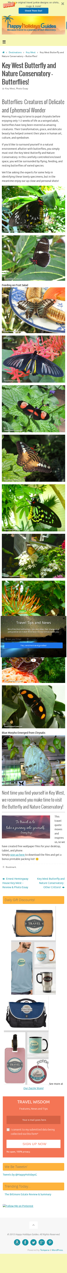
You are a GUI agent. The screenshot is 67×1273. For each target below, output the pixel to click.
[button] (33, 622)
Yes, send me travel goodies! (33, 645)
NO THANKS (33, 652)
